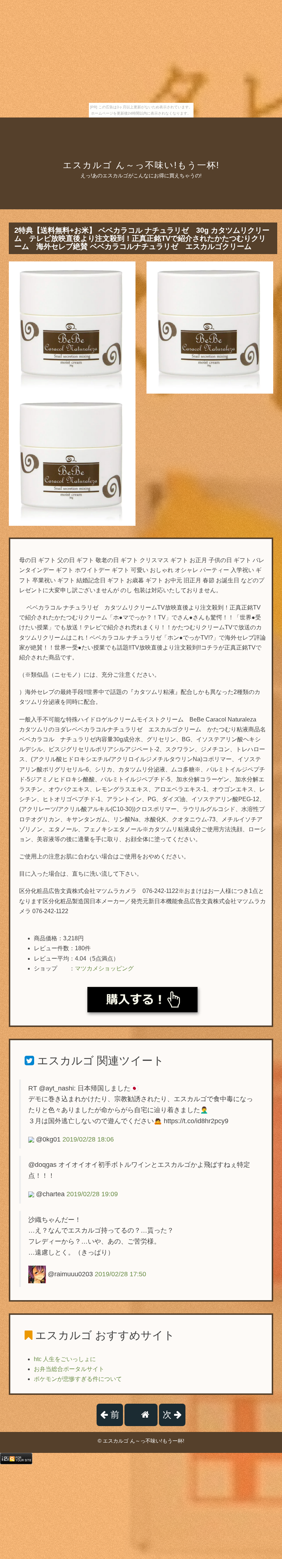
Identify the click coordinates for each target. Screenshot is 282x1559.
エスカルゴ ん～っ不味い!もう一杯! (141, 165)
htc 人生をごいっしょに (65, 1359)
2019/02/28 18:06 (88, 1139)
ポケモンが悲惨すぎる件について (78, 1379)
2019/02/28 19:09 (92, 1194)
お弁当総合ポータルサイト (69, 1369)
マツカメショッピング (104, 968)
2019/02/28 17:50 (120, 1273)
